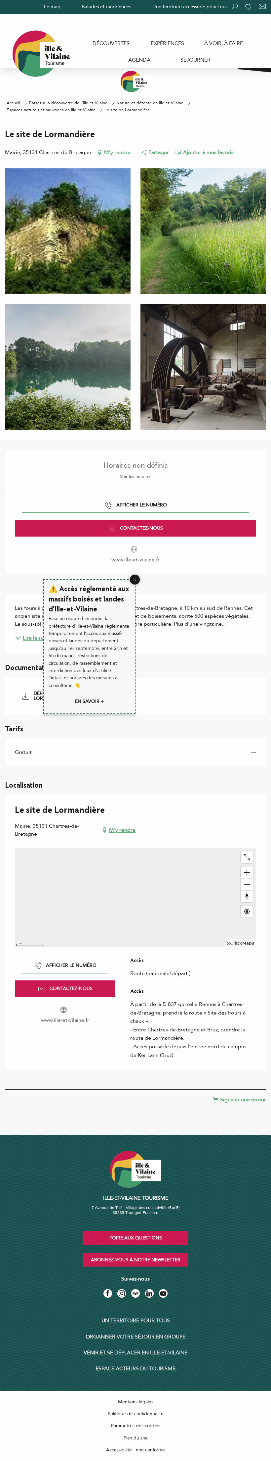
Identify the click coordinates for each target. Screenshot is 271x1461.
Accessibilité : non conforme (135, 1450)
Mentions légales (135, 1402)
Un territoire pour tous (135, 1320)
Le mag (52, 6)
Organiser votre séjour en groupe (135, 1336)
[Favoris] (248, 7)
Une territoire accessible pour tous (189, 6)
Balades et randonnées (106, 6)
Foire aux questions (135, 1238)
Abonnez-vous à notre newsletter (135, 1260)
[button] (178, 152)
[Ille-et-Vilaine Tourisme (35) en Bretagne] (135, 81)
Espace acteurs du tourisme (135, 1368)
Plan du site (136, 1438)
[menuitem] (111, 43)
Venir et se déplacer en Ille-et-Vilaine (135, 1352)
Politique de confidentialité (136, 1414)
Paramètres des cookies (135, 1426)
